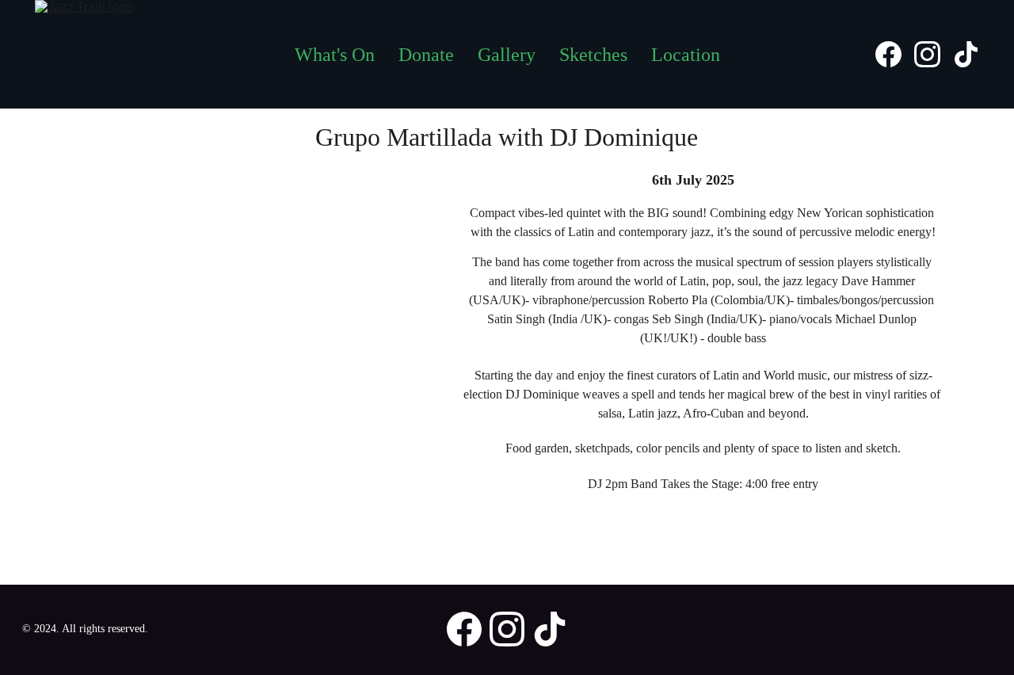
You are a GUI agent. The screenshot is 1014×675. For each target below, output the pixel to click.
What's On (335, 54)
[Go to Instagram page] (933, 54)
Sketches (593, 54)
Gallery (507, 54)
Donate (426, 54)
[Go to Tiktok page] (966, 54)
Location (685, 54)
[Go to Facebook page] (894, 54)
